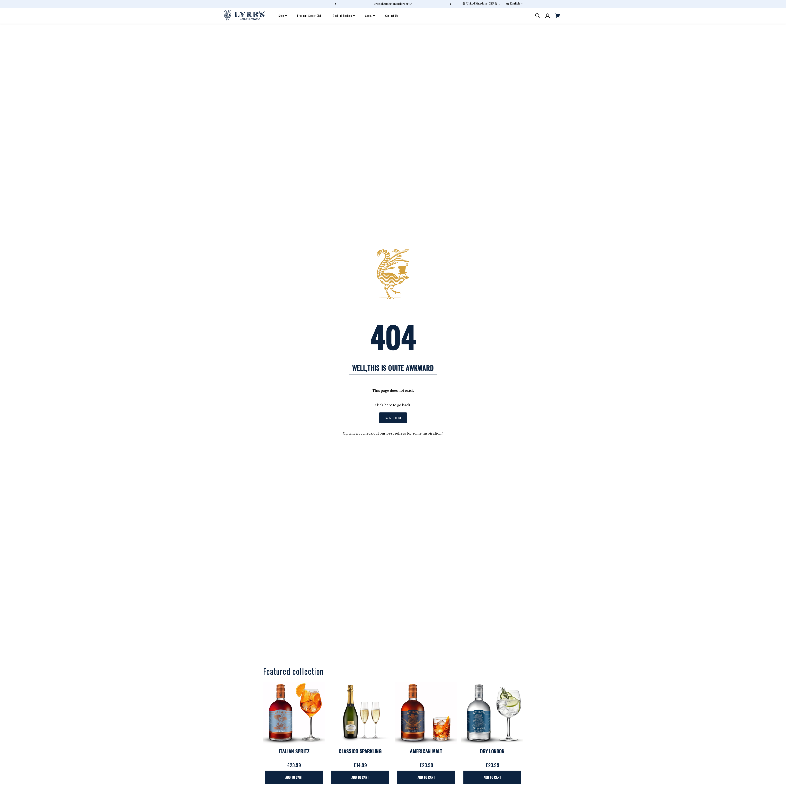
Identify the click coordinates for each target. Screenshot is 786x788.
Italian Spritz (294, 751)
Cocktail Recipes (342, 15)
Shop (281, 15)
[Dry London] (492, 713)
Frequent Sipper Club (309, 15)
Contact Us (391, 15)
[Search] (537, 15)
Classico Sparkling (360, 751)
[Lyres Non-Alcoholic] (244, 15)
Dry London (492, 751)
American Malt (426, 751)
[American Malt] (426, 713)
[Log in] (547, 15)
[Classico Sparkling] (360, 713)
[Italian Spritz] (294, 713)
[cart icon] (557, 15)
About (368, 15)
